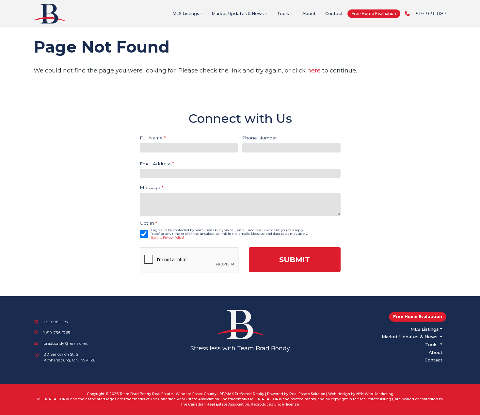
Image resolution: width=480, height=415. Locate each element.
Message (151, 187)
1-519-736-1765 (56, 332)
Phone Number (259, 137)
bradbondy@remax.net (65, 343)
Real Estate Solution (307, 394)
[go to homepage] (51, 13)
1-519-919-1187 (429, 13)
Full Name (153, 137)
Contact (334, 13)
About (309, 13)
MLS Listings (185, 13)
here (314, 70)
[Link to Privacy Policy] (167, 237)
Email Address (157, 163)
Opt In (148, 223)
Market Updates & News (238, 13)
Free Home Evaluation (374, 13)
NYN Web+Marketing (374, 394)
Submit (294, 259)
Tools (283, 13)
